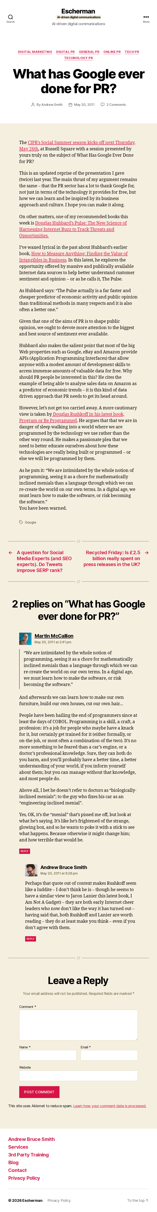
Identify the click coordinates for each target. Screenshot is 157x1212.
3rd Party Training (28, 1155)
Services (18, 1147)
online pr (112, 52)
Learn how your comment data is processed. (109, 1106)
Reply (25, 851)
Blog (13, 1162)
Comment (27, 1007)
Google (30, 522)
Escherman (32, 1200)
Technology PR (78, 58)
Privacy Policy (24, 1178)
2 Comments (116, 105)
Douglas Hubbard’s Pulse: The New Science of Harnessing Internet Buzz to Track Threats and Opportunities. (73, 229)
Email (86, 1047)
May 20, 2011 (84, 105)
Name (24, 1047)
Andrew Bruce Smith (31, 1139)
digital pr (65, 52)
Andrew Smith (52, 105)
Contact (17, 1170)
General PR (89, 52)
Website (25, 1067)
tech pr (132, 52)
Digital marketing (35, 52)
